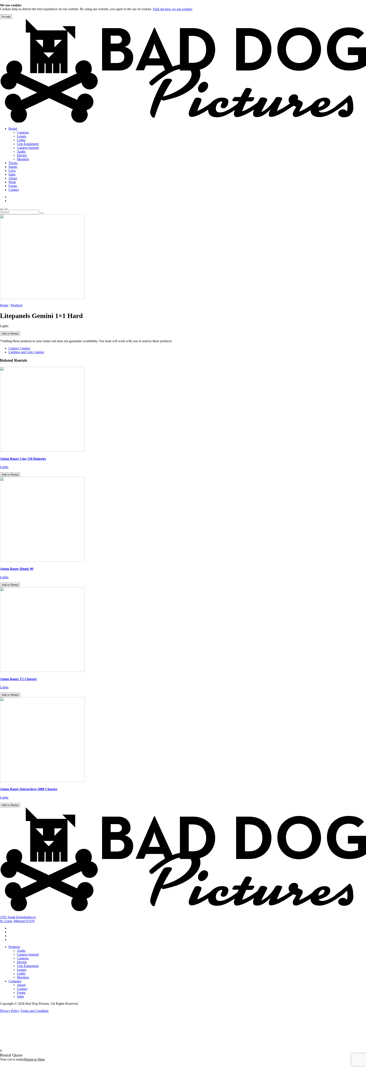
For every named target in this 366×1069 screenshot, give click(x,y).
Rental (12, 128)
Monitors (23, 159)
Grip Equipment (28, 144)
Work (12, 182)
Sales (11, 174)
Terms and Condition (34, 1011)
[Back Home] (183, 121)
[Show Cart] (1, 209)
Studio (12, 167)
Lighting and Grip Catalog (26, 352)
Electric (22, 155)
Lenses (21, 136)
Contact (13, 189)
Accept (6, 16)
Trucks (13, 163)
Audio (21, 151)
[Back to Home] (183, 910)
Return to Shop (34, 1059)
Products (16, 305)
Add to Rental (10, 333)
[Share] (352, 4)
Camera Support (28, 147)
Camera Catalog (19, 348)
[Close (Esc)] (361, 4)
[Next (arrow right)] (358, 534)
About (12, 178)
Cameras (23, 132)
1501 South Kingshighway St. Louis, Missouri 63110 (18, 919)
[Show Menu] (6, 209)
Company (15, 981)
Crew (12, 170)
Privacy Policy (9, 1011)
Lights (21, 140)
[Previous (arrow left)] (7, 534)
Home (4, 305)
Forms (12, 186)
